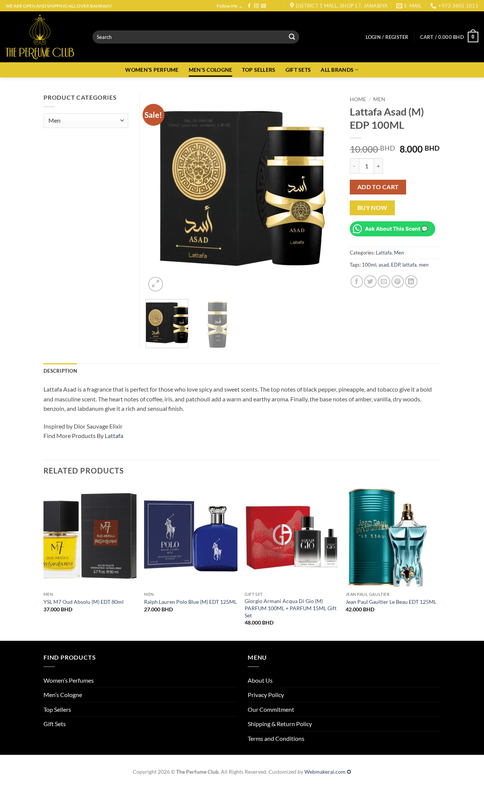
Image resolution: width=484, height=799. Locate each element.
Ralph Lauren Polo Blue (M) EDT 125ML (190, 601)
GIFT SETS (298, 69)
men (423, 265)
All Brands (337, 69)
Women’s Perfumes (68, 680)
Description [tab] (60, 371)
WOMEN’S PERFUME (151, 69)
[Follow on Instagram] (256, 6)
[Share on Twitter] (370, 281)
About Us (260, 680)
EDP (395, 265)
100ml (369, 265)
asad (384, 265)
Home (358, 99)
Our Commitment (271, 709)
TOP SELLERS (258, 69)
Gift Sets (54, 723)
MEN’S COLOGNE (211, 69)
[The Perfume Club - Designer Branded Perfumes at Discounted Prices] (43, 36)
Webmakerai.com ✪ (327, 771)
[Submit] (291, 37)
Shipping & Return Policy (280, 723)
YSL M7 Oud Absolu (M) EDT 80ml (83, 601)
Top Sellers (57, 709)
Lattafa (384, 253)
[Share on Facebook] (357, 281)
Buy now (372, 207)
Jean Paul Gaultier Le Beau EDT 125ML (391, 601)
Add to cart (378, 187)
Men (379, 99)
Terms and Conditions (276, 738)
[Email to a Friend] (384, 281)
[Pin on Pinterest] (397, 281)
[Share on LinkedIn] (411, 281)
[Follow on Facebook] (249, 6)
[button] (387, 37)
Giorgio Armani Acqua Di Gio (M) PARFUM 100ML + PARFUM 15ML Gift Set (291, 608)
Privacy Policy (266, 694)
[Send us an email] (263, 6)
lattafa (409, 265)
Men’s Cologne (62, 694)
